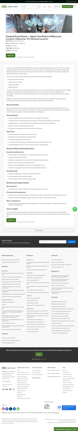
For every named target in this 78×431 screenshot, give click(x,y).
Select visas (57, 6)
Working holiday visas (7, 255)
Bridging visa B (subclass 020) (58, 304)
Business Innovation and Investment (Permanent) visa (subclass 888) (60, 276)
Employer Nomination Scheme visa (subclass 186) (13, 308)
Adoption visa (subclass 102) (33, 298)
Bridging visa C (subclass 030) (58, 301)
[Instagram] (3, 408)
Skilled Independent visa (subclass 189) (11, 281)
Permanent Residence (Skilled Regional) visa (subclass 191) (13, 291)
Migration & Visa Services (23, 374)
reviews (34, 118)
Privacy (64, 408)
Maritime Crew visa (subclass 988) (59, 316)
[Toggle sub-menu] (13, 255)
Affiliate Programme (22, 380)
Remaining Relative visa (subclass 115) (36, 326)
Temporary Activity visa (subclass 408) (11, 329)
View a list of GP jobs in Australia (25, 57)
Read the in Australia (39, 1)
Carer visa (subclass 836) (33, 329)
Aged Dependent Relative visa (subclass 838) (38, 313)
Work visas (4, 266)
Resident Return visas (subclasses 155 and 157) (62, 321)
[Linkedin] (14, 408)
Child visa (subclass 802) (33, 303)
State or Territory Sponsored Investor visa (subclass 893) (61, 292)
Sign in (39, 354)
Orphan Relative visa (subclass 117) (35, 319)
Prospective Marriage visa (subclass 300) (37, 269)
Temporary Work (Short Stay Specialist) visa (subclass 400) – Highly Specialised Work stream (12, 312)
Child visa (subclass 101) (32, 300)
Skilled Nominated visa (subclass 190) (11, 284)
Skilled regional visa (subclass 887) (10, 279)
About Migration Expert (22, 372)
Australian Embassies (37, 374)
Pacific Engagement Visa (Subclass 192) (61, 330)
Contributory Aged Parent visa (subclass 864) (38, 292)
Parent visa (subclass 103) (33, 280)
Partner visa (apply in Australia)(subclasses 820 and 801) (38, 263)
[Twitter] (10, 408)
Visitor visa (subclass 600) (57, 262)
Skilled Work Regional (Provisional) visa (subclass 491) (11, 287)
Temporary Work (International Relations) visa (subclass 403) (13, 326)
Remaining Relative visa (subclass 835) (36, 324)
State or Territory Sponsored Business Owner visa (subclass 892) (62, 289)
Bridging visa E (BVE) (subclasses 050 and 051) (62, 308)
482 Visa (4, 304)
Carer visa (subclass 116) (32, 331)
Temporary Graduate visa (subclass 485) (12, 277)
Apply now (11, 55)
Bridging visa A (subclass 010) (58, 306)
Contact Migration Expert (53, 370)
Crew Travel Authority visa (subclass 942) (61, 311)
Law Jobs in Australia (68, 382)
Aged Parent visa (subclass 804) (34, 277)
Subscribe (72, 241)
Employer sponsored (7, 299)
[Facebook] (7, 408)
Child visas (29, 295)
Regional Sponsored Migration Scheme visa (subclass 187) (12, 320)
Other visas (54, 297)
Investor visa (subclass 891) (58, 285)
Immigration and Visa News (23, 398)
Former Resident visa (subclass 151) (60, 313)
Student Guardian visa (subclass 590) (11, 340)
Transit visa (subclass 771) (57, 267)
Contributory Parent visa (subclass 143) (36, 275)
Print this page (39, 230)
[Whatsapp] (18, 408)
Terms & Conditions (67, 374)
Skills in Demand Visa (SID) (8, 302)
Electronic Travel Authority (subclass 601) (61, 264)
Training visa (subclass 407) (8, 323)
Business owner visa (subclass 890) (60, 283)
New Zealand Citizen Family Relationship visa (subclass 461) (37, 316)
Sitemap (65, 370)
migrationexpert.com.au (23, 367)
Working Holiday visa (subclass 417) (10, 262)
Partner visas (30, 259)
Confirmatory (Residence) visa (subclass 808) (62, 325)
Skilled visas (5, 270)
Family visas (30, 255)
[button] (74, 421)
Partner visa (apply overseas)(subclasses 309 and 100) (38, 267)
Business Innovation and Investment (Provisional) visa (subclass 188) (60, 280)
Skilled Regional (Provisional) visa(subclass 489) (13, 294)
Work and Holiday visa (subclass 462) (11, 259)
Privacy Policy (66, 372)
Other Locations (36, 377)
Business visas (55, 271)
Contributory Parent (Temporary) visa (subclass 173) (38, 283)
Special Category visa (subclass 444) (60, 328)
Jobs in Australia (36, 372)
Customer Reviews (22, 376)
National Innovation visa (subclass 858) (11, 296)
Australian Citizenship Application (59, 333)
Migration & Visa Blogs (22, 378)
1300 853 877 (73, 1)
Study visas (5, 333)
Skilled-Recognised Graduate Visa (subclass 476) (13, 274)
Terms (67, 408)
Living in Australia (36, 370)
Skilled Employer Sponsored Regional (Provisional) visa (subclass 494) (11, 316)
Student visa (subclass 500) (8, 338)
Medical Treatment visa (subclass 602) (60, 318)
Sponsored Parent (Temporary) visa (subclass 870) (38, 287)
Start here (43, 359)
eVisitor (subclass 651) (56, 259)
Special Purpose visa (56, 323)
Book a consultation (67, 6)
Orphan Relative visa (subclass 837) (35, 322)
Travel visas (54, 255)
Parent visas (30, 273)
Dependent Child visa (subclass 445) (35, 305)
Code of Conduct (67, 376)
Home (18, 370)
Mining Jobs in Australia (68, 384)
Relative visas (30, 308)
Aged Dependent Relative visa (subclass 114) (37, 311)
